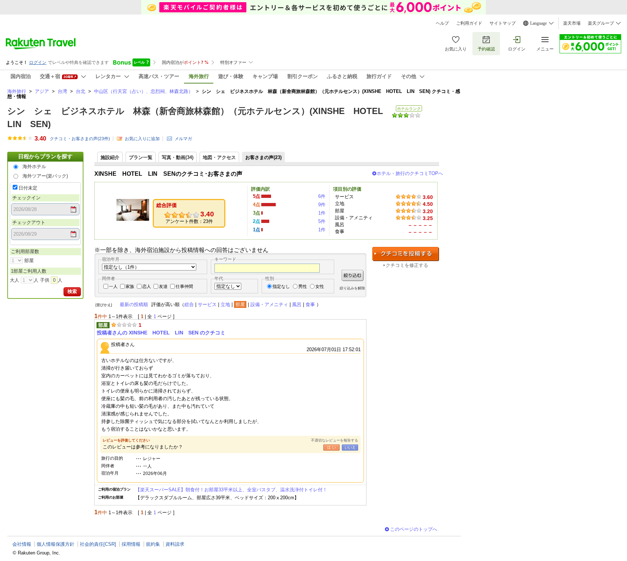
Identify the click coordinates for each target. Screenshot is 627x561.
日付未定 (28, 188)
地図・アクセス (219, 157)
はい (331, 447)
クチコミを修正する (407, 265)
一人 (113, 286)
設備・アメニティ (269, 304)
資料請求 (174, 544)
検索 (72, 291)
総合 (189, 304)
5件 (321, 221)
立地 (225, 304)
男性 (302, 286)
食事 (310, 304)
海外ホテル (34, 166)
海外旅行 (16, 91)
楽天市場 (572, 23)
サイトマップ (502, 23)
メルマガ (183, 139)
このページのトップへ (413, 529)
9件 (321, 204)
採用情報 (131, 544)
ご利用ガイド (469, 23)
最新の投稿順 (134, 304)
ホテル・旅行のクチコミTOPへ (410, 173)
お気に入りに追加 (142, 139)
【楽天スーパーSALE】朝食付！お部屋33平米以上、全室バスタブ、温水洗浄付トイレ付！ (231, 489)
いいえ (350, 447)
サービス (207, 304)
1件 (321, 213)
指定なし (281, 286)
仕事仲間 (184, 286)
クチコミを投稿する (405, 254)
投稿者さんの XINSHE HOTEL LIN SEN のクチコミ (161, 333)
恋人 (146, 286)
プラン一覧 (140, 157)
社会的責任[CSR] (98, 544)
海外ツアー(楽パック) (45, 176)
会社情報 (21, 544)
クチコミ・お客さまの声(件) (80, 139)
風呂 (297, 304)
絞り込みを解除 (352, 288)
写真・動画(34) (177, 157)
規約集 (153, 544)
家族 (130, 286)
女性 (319, 286)
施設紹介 (110, 157)
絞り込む (352, 275)
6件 (321, 196)
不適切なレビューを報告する (334, 440)
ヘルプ (442, 23)
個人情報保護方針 (55, 544)
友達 (163, 286)
